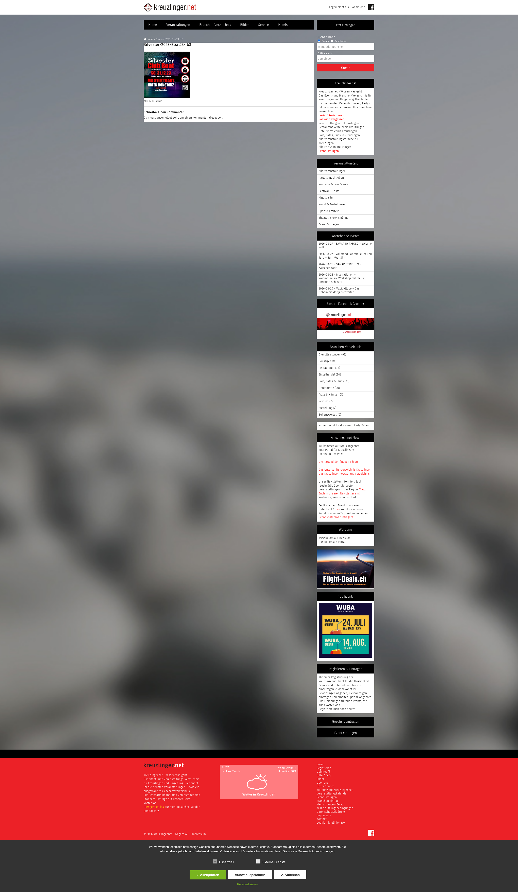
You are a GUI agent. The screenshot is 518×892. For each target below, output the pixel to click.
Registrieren (336, 115)
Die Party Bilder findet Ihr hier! (338, 461)
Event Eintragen (329, 151)
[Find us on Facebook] (371, 7)
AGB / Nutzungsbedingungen (335, 808)
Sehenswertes (328, 414)
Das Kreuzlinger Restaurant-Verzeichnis (344, 473)
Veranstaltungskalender (332, 793)
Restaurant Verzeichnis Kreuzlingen (341, 127)
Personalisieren (247, 884)
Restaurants (326, 368)
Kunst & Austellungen (332, 204)
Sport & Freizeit (329, 211)
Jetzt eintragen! (345, 25)
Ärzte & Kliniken (329, 394)
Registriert (325, 709)
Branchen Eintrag (328, 801)
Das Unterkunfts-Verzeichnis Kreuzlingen (345, 469)
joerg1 (159, 101)
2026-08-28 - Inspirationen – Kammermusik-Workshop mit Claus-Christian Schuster (342, 278)
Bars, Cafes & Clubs (331, 381)
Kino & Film (326, 197)
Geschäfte (340, 41)
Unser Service (325, 786)
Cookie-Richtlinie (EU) (331, 822)
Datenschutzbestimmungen (316, 851)
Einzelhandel (327, 374)
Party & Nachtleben (331, 177)
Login (322, 115)
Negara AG (182, 834)
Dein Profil (323, 771)
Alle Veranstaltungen (332, 171)
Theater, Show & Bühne (333, 217)
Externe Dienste (274, 862)
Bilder (244, 25)
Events (325, 41)
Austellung (325, 408)
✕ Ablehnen (290, 875)
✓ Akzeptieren (207, 875)
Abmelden (358, 7)
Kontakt (322, 819)
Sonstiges (325, 361)
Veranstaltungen (178, 25)
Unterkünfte (326, 388)
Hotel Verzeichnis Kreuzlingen (338, 131)
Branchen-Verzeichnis (215, 25)
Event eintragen (345, 733)
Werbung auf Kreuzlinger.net (335, 790)
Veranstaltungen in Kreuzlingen (339, 123)
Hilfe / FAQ (324, 775)
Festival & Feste (329, 191)
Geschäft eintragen (345, 721)
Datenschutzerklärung (331, 811)
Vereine (324, 401)
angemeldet (164, 117)
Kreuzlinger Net (170, 7)
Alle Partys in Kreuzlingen (335, 147)
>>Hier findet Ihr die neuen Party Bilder (344, 425)
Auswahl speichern (250, 875)
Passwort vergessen (331, 119)
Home (152, 25)
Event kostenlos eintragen (335, 517)
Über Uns (322, 782)
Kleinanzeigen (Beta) (330, 804)
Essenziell (226, 862)
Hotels (283, 25)
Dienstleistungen (330, 354)
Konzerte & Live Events (333, 184)
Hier (337, 509)
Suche (345, 68)
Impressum (324, 815)
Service (263, 25)
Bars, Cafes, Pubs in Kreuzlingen (339, 135)
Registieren (324, 768)
